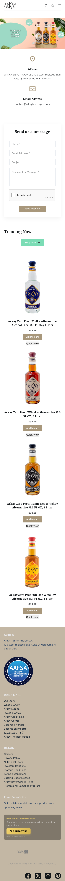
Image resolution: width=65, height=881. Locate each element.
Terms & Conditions (15, 773)
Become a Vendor (14, 724)
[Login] (46, 5)
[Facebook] (28, 876)
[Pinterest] (58, 876)
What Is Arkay (12, 704)
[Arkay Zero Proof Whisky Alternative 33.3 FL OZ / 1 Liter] (32, 378)
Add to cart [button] (32, 336)
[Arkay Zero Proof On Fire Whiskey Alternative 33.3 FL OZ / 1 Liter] (32, 560)
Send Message (32, 208)
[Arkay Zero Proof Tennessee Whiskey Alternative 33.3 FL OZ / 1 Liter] (32, 469)
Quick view (32, 343)
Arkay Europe (12, 708)
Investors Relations (15, 765)
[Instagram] (48, 876)
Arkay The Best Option (17, 736)
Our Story (9, 700)
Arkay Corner (11, 720)
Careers (8, 754)
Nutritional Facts (13, 761)
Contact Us (20, 831)
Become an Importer (15, 728)
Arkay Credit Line (14, 716)
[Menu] (59, 5)
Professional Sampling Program (22, 785)
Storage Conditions (15, 769)
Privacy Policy (12, 757)
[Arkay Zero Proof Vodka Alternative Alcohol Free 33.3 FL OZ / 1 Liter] (32, 287)
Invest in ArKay (12, 712)
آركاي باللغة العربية (13, 732)
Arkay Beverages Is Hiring (18, 781)
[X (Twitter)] (38, 876)
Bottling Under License (17, 777)
